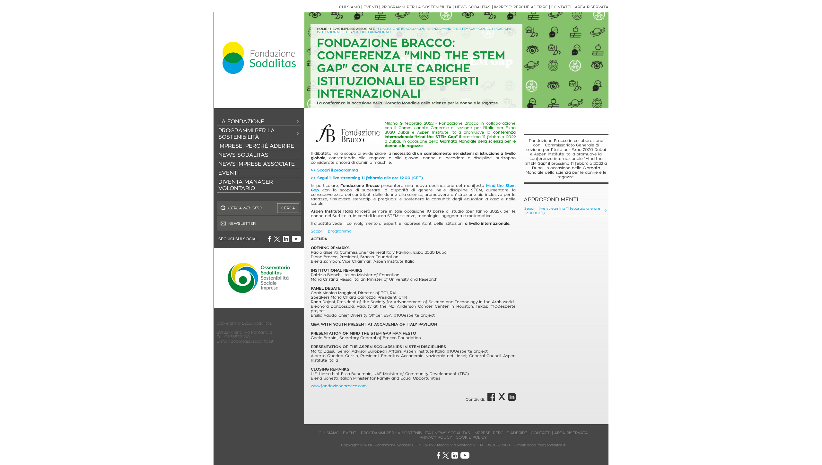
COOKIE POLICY (471, 437)
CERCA (288, 208)
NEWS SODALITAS (243, 154)
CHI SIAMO (349, 6)
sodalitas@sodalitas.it (252, 341)
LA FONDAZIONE (241, 121)
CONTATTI (561, 6)
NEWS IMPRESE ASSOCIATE (256, 163)
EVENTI (228, 172)
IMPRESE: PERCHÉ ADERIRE (256, 145)
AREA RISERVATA (591, 6)
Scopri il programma (331, 231)
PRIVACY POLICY (436, 437)
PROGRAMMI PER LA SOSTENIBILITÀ (246, 133)
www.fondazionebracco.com (339, 385)
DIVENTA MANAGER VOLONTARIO (245, 185)
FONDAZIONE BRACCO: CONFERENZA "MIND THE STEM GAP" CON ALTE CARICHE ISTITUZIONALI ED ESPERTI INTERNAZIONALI (414, 30)
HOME (322, 29)
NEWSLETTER (242, 223)
